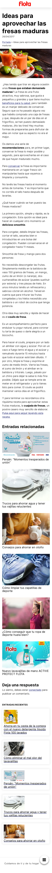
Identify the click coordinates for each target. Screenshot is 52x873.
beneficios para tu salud (16, 103)
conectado (35, 689)
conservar (14, 166)
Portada (6, 42)
